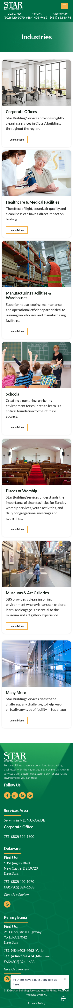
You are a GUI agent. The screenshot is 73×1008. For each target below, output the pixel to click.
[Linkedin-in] (14, 795)
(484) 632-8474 (60, 17)
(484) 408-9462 (36, 17)
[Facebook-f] (7, 795)
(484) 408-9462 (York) (27, 950)
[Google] (22, 795)
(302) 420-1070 (22, 881)
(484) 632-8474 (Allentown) (32, 956)
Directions (11, 873)
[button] (64, 6)
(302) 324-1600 (22, 836)
